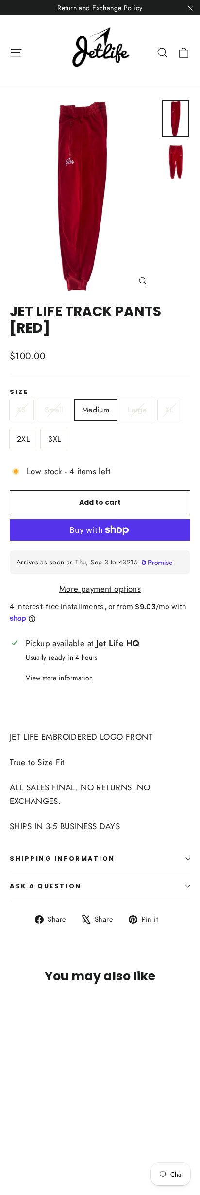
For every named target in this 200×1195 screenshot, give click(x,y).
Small (54, 409)
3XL (54, 438)
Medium (95, 409)
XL (169, 409)
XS (21, 409)
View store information (59, 678)
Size (19, 391)
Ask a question (46, 886)
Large (137, 409)
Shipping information (62, 858)
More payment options (100, 589)
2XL (23, 438)
